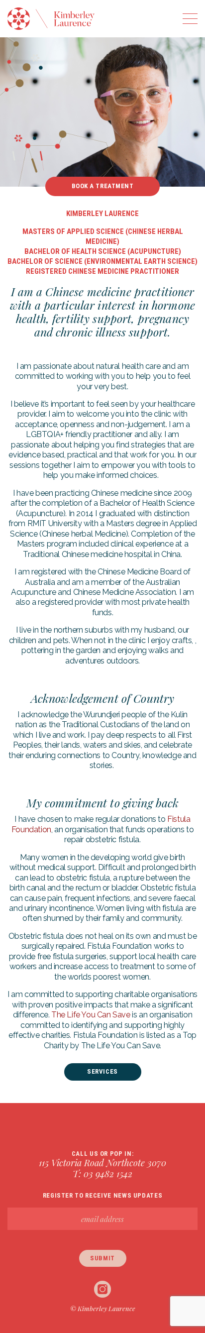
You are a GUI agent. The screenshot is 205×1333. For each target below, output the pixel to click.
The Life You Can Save (90, 1014)
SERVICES (102, 1071)
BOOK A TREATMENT (102, 186)
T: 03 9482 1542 (102, 1174)
